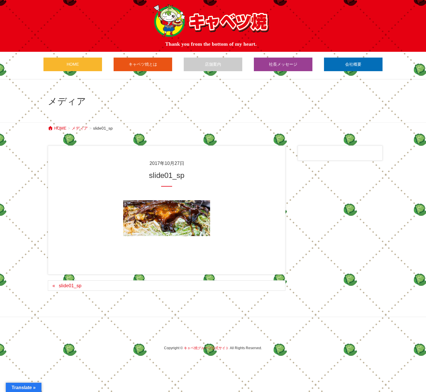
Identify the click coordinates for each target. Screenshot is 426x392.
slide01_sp (70, 285)
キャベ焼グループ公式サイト (206, 348)
